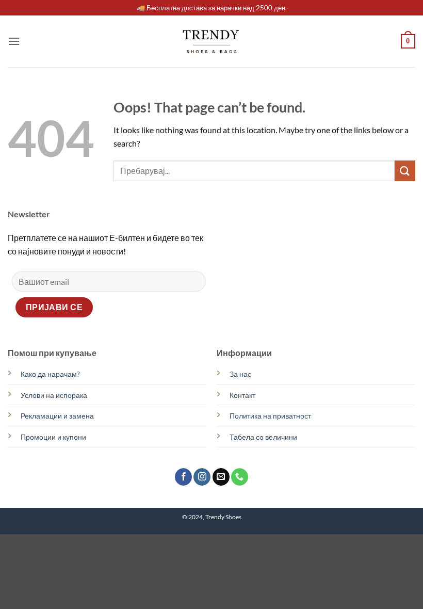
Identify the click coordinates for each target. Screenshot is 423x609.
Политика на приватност (270, 415)
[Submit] (405, 171)
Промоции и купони (53, 436)
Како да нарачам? (50, 374)
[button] (14, 41)
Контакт (242, 395)
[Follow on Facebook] (183, 477)
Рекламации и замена (57, 415)
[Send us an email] (221, 477)
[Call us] (239, 477)
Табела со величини (263, 436)
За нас (240, 374)
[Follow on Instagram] (201, 477)
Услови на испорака (54, 395)
